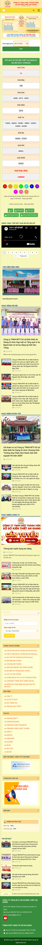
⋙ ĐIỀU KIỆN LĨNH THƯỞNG (12, 661)
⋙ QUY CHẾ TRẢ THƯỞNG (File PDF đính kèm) (18, 657)
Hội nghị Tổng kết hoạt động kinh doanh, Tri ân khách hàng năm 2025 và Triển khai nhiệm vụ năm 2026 (26, 576)
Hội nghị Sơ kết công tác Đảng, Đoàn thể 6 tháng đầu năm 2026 (26, 466)
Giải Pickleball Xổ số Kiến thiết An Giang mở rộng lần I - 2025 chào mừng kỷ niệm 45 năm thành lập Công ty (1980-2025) (26, 600)
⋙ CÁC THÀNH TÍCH (10, 703)
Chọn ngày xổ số (9, 627)
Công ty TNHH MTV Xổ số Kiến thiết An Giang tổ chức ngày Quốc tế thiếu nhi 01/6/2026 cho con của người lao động (25, 476)
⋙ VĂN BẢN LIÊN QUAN (11, 721)
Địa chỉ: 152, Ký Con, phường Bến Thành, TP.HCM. (21, 930)
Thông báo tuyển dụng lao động (17, 548)
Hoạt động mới (7, 299)
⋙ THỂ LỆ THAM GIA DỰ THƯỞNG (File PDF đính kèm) (20, 654)
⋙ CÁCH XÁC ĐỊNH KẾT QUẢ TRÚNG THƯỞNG (18, 667)
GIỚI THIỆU (7, 691)
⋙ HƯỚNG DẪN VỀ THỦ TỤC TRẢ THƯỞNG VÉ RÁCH (20, 677)
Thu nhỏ (30, 210)
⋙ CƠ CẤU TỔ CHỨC (10, 699)
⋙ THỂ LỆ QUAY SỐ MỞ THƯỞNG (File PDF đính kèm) (20, 650)
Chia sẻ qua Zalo (12, 215)
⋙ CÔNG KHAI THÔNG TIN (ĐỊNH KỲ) (15, 725)
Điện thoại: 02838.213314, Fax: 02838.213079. (20, 933)
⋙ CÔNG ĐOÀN (9, 738)
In (11, 210)
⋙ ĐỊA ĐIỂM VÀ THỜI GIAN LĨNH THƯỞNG (17, 671)
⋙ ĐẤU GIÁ (8, 752)
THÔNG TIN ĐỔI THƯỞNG (11, 646)
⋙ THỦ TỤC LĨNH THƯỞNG (12, 674)
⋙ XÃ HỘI (7, 745)
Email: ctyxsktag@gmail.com (12, 915)
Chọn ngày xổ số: (7, 43)
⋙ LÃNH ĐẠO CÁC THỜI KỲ (12, 706)
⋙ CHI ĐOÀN (8, 742)
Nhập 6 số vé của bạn (11, 619)
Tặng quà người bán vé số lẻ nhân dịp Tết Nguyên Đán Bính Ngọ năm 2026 (26, 376)
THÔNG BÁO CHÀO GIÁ (10, 778)
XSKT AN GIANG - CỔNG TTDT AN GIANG (16, 757)
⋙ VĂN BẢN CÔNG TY (11, 718)
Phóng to (20, 210)
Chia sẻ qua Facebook (30, 215)
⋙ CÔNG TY (8, 696)
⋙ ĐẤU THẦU (8, 748)
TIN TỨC (6, 713)
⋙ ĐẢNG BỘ (8, 735)
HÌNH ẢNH (6, 810)
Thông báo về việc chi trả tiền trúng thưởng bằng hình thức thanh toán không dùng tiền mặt (26, 565)
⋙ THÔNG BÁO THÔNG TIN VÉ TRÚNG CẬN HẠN (19, 681)
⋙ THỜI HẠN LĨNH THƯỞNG (12, 664)
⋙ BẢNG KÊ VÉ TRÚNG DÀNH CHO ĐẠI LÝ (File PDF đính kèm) (19, 685)
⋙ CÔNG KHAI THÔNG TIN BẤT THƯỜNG (16, 728)
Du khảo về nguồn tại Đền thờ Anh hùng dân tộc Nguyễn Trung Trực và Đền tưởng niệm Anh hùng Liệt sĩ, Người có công (26, 487)
